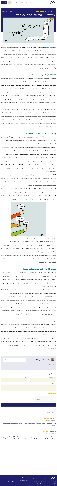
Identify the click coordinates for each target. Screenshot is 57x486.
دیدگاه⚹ (54, 383)
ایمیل (26, 377)
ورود (3, 2)
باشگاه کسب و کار (19, 3)
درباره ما (36, 3)
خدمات (31, 3)
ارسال (29, 405)
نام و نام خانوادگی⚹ (52, 377)
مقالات (26, 3)
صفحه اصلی (42, 3)
